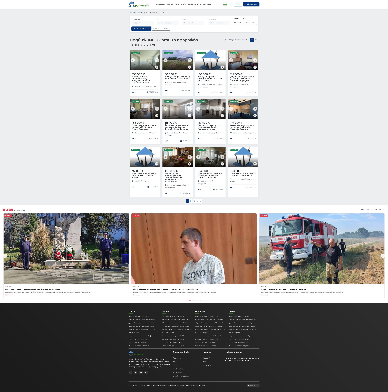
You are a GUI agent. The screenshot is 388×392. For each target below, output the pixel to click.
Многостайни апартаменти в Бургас (243, 329)
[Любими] (231, 4)
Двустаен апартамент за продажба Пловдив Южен (144, 175)
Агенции (192, 4)
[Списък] (256, 40)
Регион (185, 19)
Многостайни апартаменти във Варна (176, 329)
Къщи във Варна (168, 332)
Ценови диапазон (240, 19)
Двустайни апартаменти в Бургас (242, 323)
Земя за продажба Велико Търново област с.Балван (177, 78)
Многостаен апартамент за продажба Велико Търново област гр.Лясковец (173, 177)
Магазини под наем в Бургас (239, 339)
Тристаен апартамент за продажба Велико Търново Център (210, 127)
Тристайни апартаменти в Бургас (242, 326)
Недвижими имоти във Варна (173, 316)
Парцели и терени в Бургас (239, 346)
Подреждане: (235, 40)
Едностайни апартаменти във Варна (176, 319)
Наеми (170, 4)
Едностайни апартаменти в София (142, 319)
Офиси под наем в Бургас (238, 342)
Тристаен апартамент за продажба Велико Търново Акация (144, 127)
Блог (199, 4)
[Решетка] (252, 40)
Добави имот (251, 4)
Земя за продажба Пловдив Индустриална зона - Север (210, 79)
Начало (133, 12)
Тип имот (212, 19)
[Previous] (5, 256)
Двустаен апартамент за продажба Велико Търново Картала (242, 127)
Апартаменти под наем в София (141, 336)
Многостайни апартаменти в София (142, 329)
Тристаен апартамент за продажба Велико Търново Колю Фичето (177, 127)
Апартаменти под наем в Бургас (241, 336)
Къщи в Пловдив (201, 332)
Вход (238, 4)
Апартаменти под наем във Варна (175, 336)
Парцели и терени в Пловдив (206, 346)
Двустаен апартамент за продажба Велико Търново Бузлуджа (242, 79)
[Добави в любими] (156, 67)
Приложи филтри (141, 29)
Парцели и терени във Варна (173, 346)
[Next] (383, 256)
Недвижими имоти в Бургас (239, 316)
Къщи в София (134, 332)
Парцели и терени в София (139, 346)
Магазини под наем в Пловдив (206, 339)
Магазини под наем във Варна (173, 339)
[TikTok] (146, 372)
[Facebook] (130, 372)
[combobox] (142, 23)
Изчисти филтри (161, 29)
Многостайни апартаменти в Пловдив (210, 329)
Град (159, 19)
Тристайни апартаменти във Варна (175, 326)
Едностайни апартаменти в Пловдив (209, 319)
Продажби (161, 4)
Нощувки (207, 365)
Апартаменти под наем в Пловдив (208, 336)
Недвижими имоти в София (139, 316)
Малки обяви (180, 4)
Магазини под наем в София (139, 339)
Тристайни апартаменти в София (141, 326)
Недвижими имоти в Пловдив (206, 316)
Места (176, 365)
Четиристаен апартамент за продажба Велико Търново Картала (141, 80)
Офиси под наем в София (138, 342)
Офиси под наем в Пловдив (205, 342)
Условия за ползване (181, 376)
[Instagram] (141, 372)
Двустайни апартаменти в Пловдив (209, 323)
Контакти (208, 4)
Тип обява (135, 19)
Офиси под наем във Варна (172, 342)
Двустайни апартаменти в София (141, 323)
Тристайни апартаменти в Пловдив (209, 326)
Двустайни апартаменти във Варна (175, 323)
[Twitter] (135, 372)
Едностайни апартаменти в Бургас (242, 319)
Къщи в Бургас (234, 332)
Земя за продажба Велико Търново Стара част (243, 174)
